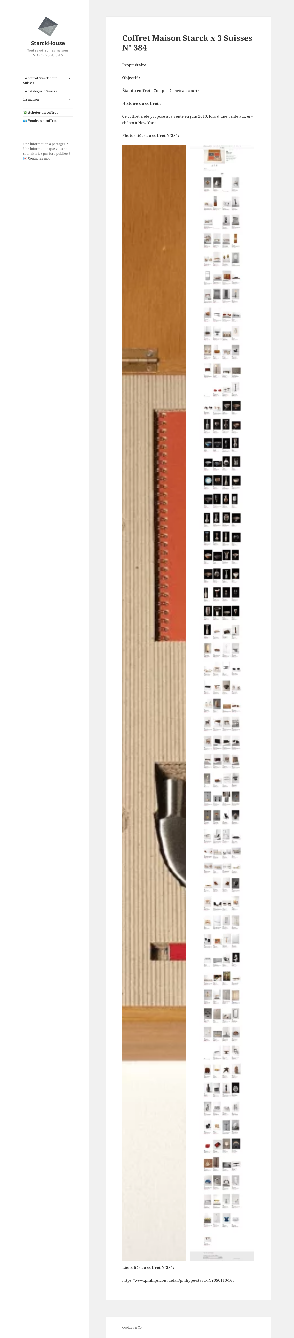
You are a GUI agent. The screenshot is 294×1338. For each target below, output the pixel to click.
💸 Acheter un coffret (40, 112)
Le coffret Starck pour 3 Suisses (41, 80)
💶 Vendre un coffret (39, 120)
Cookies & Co (132, 1327)
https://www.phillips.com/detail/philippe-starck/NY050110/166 (178, 1280)
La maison (31, 99)
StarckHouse (48, 43)
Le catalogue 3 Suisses (40, 91)
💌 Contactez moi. (36, 158)
